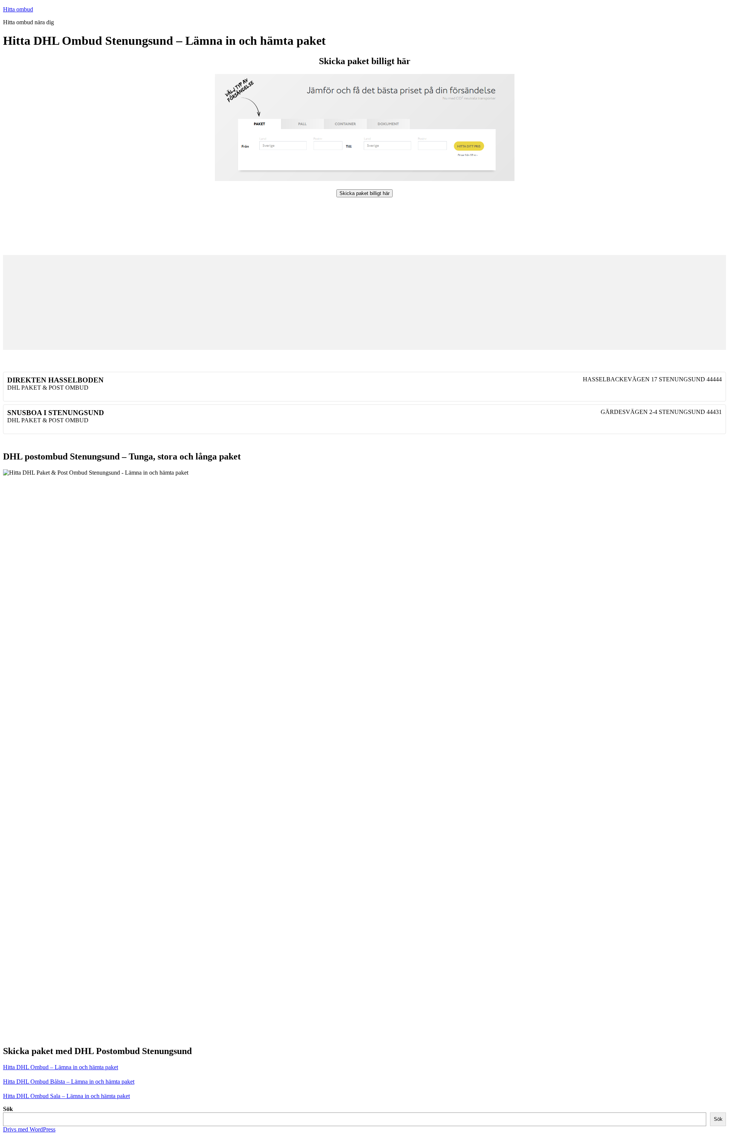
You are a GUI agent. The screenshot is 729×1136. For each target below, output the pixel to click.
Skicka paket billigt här (364, 193)
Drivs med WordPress (29, 1129)
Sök (8, 1109)
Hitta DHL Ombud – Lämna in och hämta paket (60, 1067)
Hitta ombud (18, 9)
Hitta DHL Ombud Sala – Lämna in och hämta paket (66, 1096)
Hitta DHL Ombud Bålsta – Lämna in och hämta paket (68, 1081)
